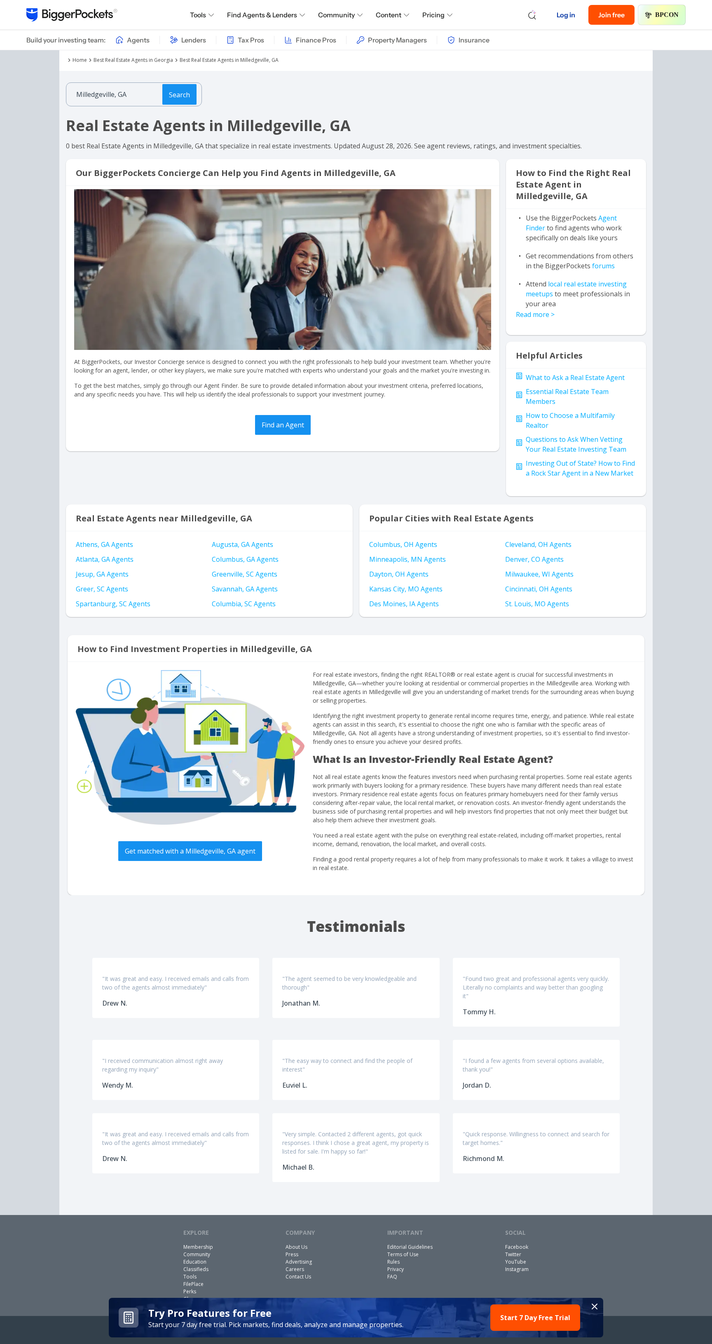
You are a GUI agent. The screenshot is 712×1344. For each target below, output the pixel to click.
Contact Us (298, 1276)
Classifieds (195, 1269)
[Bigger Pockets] (71, 14)
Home (80, 60)
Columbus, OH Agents (403, 544)
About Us (296, 1246)
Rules (393, 1261)
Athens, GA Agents (104, 544)
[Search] (532, 15)
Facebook (516, 1246)
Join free (611, 15)
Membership (198, 1246)
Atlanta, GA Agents (105, 559)
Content (388, 15)
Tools (198, 15)
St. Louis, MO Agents (537, 603)
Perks (189, 1291)
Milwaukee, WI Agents (539, 574)
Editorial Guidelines (410, 1246)
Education (194, 1261)
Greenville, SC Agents (244, 574)
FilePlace (193, 1284)
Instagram (517, 1269)
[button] (356, 1317)
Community (336, 15)
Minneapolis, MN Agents (407, 559)
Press (292, 1254)
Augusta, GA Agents (242, 544)
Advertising (299, 1261)
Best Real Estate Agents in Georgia (133, 60)
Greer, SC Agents (102, 588)
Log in (566, 15)
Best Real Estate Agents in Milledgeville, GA (229, 60)
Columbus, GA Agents (245, 559)
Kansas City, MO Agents (406, 588)
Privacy (395, 1269)
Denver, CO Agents (534, 559)
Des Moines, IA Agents (404, 603)
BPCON (667, 14)
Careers (295, 1269)
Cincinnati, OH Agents (538, 588)
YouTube (515, 1261)
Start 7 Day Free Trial (535, 1317)
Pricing (433, 15)
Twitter (513, 1254)
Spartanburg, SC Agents (113, 603)
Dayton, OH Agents (399, 574)
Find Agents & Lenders (262, 15)
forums (603, 265)
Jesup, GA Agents (102, 574)
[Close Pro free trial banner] (595, 1306)
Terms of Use (403, 1254)
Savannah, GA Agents (245, 588)
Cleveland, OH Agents (538, 544)
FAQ (392, 1276)
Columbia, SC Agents (244, 603)
